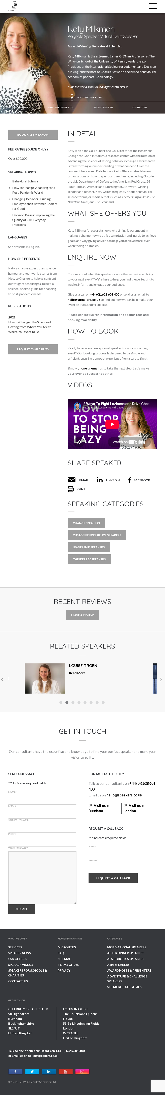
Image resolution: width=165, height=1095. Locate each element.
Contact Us (18, 981)
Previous (2, 679)
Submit (21, 909)
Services (15, 947)
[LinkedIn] (49, 1072)
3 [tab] (73, 703)
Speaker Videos (20, 964)
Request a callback (113, 878)
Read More (126, 683)
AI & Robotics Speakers (125, 959)
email (95, 368)
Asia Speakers (118, 964)
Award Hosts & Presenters (129, 970)
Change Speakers (86, 523)
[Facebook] (15, 1072)
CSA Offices (17, 959)
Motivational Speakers (126, 947)
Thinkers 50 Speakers (89, 559)
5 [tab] (86, 703)
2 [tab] (67, 703)
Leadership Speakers (89, 547)
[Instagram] (82, 1072)
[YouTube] (65, 1072)
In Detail (23, 107)
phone (82, 368)
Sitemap (64, 959)
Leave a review (82, 615)
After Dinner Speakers (125, 953)
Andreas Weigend (88, 665)
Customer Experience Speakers (97, 535)
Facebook (142, 480)
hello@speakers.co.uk (84, 299)
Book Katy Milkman (32, 134)
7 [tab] (98, 703)
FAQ (61, 953)
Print (81, 489)
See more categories (124, 987)
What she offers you (61, 107)
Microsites (67, 947)
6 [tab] (92, 703)
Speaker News (19, 953)
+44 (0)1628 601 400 (104, 294)
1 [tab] (61, 703)
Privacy (64, 970)
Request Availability (33, 349)
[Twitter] (32, 1072)
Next (161, 679)
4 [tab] (79, 703)
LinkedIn (113, 480)
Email (84, 480)
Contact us (139, 107)
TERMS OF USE (68, 964)
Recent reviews (103, 107)
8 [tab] (104, 703)
